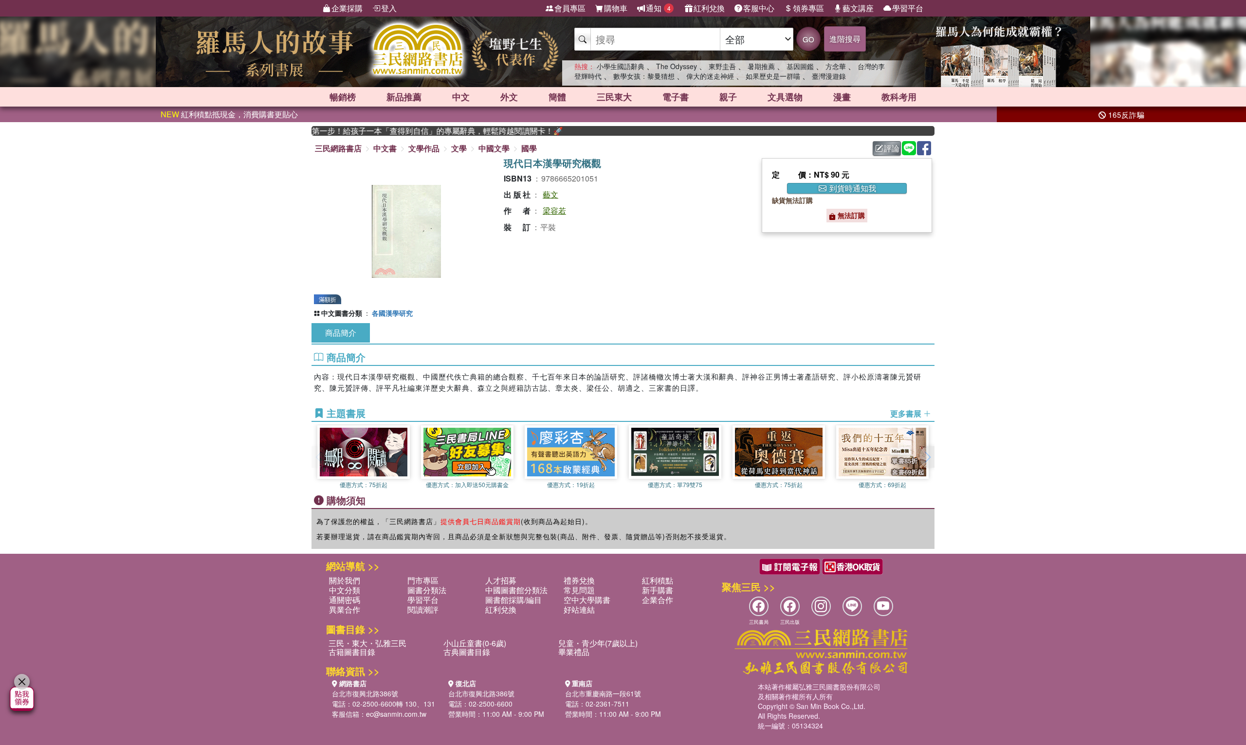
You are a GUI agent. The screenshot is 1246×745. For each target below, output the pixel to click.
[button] (927, 457)
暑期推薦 (761, 66)
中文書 (385, 148)
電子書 (675, 97)
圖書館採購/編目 (513, 599)
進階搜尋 (845, 38)
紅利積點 (657, 580)
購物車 (615, 8)
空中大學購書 (587, 599)
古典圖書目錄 (466, 651)
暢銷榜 (343, 97)
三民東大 (614, 97)
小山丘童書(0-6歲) (474, 643)
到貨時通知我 (851, 188)
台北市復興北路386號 (365, 693)
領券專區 (808, 8)
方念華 (835, 66)
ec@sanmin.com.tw (396, 714)
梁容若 (554, 210)
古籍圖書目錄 (352, 651)
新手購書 (657, 590)
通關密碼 (344, 599)
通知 (658, 8)
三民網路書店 (338, 148)
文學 (459, 148)
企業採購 (347, 8)
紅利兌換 (709, 8)
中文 (461, 97)
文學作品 (424, 148)
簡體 (557, 97)
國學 (529, 148)
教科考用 (898, 97)
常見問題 (579, 590)
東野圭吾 (722, 66)
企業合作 (657, 599)
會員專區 (570, 8)
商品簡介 (340, 332)
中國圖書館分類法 (516, 590)
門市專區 (423, 580)
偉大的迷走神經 (710, 76)
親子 (728, 97)
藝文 (550, 194)
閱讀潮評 (423, 609)
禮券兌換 (579, 580)
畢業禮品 (573, 651)
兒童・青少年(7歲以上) (598, 643)
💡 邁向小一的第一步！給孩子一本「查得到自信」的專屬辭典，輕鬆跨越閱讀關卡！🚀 (422, 131)
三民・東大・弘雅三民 (367, 643)
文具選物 (785, 97)
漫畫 (842, 97)
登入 (389, 8)
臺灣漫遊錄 (829, 76)
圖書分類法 (426, 590)
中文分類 (344, 590)
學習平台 (907, 8)
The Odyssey (676, 66)
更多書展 (906, 413)
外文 (509, 97)
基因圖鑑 (800, 66)
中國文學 (494, 148)
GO (808, 39)
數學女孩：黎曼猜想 (644, 76)
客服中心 (758, 8)
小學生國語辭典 (620, 66)
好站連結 (579, 609)
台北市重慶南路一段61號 (603, 693)
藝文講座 (858, 8)
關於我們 (344, 580)
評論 (891, 148)
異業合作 (344, 609)
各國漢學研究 (392, 313)
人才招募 (500, 580)
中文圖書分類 (341, 313)
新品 (403, 97)
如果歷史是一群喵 (773, 76)
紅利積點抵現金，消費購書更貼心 (229, 114)
